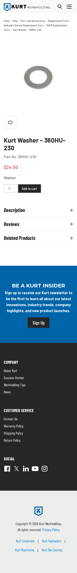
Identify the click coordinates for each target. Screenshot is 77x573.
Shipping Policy (13, 433)
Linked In (25, 468)
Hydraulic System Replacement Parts (24, 25)
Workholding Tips (15, 384)
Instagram (44, 468)
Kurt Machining (24, 550)
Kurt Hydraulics (51, 541)
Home (7, 20)
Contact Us (11, 419)
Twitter (16, 468)
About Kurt (10, 370)
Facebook (7, 468)
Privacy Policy (50, 529)
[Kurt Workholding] (27, 7)
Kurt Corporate (25, 541)
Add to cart (29, 188)
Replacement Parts (58, 20)
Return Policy (12, 440)
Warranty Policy (13, 426)
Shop (15, 20)
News (7, 392)
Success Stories (14, 377)
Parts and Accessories (33, 20)
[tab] (38, 210)
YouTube (35, 468)
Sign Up (38, 322)
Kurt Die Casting (52, 550)
